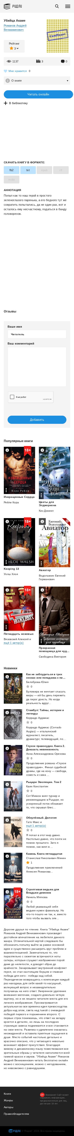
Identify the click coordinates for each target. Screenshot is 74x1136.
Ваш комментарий (21, 343)
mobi (11, 179)
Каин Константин (37, 786)
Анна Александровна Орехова (46, 753)
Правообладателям (16, 1113)
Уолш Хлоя (11, 574)
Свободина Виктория (52, 656)
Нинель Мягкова (36, 897)
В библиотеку (18, 103)
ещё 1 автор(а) (14, 642)
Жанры (8, 1100)
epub (44, 170)
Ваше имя (15, 326)
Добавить (37, 419)
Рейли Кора (11, 502)
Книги (7, 1093)
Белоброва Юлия (37, 682)
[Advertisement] (37, 232)
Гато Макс (32, 822)
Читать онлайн (38, 94)
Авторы (8, 1107)
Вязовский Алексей (16, 639)
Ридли (17, 6)
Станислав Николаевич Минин (46, 858)
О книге (16, 80)
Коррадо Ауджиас (37, 717)
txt (28, 170)
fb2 (11, 170)
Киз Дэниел (46, 510)
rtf (60, 170)
